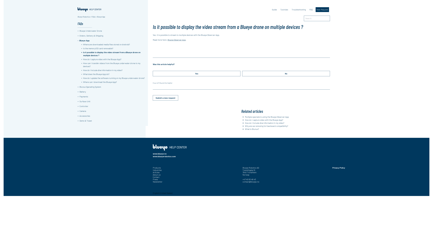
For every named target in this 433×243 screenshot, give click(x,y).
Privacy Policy (338, 167)
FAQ (311, 9)
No (286, 73)
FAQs (93, 17)
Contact (156, 177)
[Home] (89, 9)
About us (157, 174)
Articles (156, 172)
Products (157, 167)
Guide (274, 9)
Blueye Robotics (84, 17)
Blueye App (101, 17)
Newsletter (157, 181)
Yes (196, 73)
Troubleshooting (299, 9)
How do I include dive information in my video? (264, 123)
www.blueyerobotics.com (164, 156)
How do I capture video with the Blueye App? (264, 120)
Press (155, 179)
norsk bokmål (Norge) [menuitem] (181, 193)
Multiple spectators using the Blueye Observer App (267, 117)
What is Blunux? (252, 129)
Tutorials (284, 9)
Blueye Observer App (177, 40)
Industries (157, 170)
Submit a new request (165, 98)
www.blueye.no (160, 153)
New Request (322, 9)
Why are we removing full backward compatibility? (266, 126)
